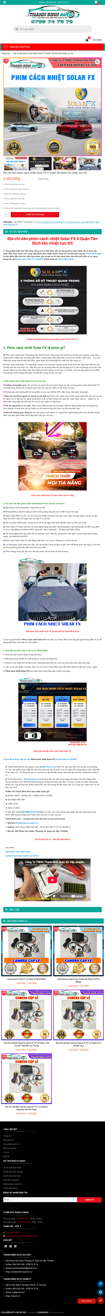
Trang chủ (5, 53)
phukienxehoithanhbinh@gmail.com (22, 1236)
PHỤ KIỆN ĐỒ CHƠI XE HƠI (13, 1312)
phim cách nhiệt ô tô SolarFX (29, 259)
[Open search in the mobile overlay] (52, 29)
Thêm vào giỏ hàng (35, 215)
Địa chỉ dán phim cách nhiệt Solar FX (51, 222)
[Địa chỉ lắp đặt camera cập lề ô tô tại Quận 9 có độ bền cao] (78, 1015)
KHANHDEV (43, 1312)
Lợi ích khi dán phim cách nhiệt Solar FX (80, 222)
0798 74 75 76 (24, 1222)
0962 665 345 (23, 1219)
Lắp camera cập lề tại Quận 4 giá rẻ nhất (26, 979)
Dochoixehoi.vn (31, 779)
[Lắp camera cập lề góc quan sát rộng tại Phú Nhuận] (78, 951)
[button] (97, 61)
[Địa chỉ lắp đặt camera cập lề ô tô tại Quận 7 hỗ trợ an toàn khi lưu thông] (26, 1015)
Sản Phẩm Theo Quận (23, 222)
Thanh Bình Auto (94, 253)
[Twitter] (10, 1246)
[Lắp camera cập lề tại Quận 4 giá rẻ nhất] (26, 951)
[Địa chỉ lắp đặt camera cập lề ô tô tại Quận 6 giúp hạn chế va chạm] (26, 1078)
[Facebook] (5, 1246)
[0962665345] (101, 1301)
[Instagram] (15, 1246)
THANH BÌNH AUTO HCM (29, 812)
